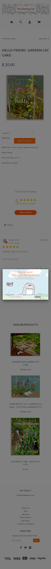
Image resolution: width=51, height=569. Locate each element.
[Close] (48, 269)
